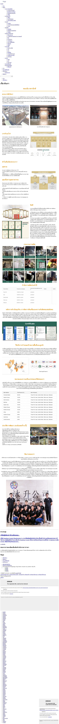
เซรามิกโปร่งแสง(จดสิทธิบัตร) (13, 24)
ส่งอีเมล (2, 577)
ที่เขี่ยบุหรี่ (9, 66)
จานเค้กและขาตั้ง (10, 55)
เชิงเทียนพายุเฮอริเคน (11, 30)
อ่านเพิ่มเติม (2, 544)
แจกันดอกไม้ (7, 16)
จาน (8, 49)
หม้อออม (9, 43)
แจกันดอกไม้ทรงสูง (34, 574)
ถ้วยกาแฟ (9, 62)
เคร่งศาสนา (9, 39)
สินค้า (4, 7)
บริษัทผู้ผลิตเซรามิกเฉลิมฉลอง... (9, 535)
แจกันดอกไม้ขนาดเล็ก (13, 574)
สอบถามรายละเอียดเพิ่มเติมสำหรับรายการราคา (10, 551)
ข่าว (3, 68)
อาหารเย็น (7, 46)
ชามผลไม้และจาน (11, 53)
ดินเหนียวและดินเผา (11, 11)
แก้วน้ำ (6, 58)
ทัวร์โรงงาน (7, 72)
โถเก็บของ (9, 56)
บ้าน (3, 78)
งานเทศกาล (9, 40)
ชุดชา (8, 59)
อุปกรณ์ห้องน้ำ (8, 63)
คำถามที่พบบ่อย (6, 69)
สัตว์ (8, 37)
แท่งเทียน (9, 29)
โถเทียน (9, 32)
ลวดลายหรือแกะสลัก (11, 20)
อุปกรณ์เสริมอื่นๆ (8, 65)
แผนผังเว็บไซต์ (18, 573)
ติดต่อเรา (4, 74)
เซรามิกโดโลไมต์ (10, 10)
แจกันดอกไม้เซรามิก (4, 574)
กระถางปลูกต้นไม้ (8, 8)
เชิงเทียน (7, 27)
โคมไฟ (6, 21)
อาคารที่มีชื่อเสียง (10, 42)
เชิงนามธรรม (10, 34)
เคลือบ (8, 17)
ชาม (8, 50)
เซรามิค (9, 23)
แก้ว (8, 61)
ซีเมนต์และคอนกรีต (11, 13)
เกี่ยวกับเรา (5, 71)
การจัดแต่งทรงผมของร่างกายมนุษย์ (14, 36)
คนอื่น (8, 14)
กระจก (8, 26)
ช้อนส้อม (9, 52)
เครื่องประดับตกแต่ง (9, 33)
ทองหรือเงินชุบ (10, 19)
